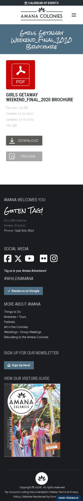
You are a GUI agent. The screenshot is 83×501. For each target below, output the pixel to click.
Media (53, 492)
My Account (12, 492)
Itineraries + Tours (15, 316)
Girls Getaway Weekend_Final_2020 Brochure (39, 97)
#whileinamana (18, 278)
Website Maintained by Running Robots (46, 496)
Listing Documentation (34, 492)
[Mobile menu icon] (74, 15)
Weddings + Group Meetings (22, 332)
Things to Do (12, 311)
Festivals (9, 322)
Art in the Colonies (16, 327)
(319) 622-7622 (24, 230)
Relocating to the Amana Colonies (26, 337)
